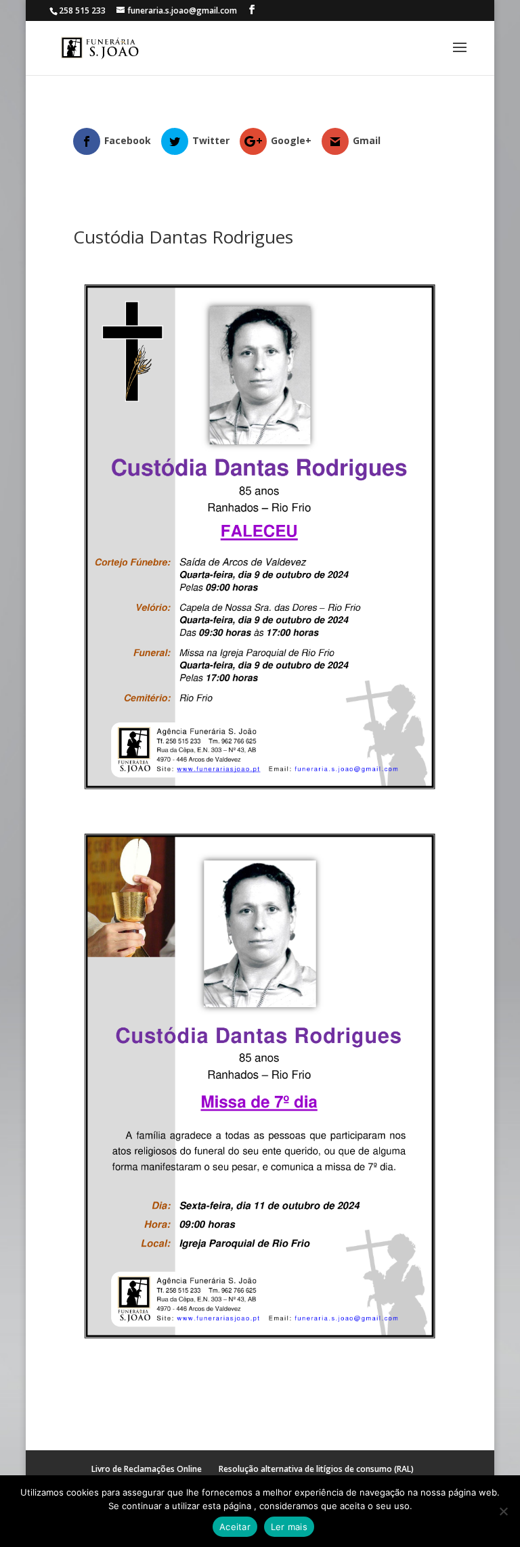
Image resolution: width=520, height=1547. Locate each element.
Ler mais (289, 1526)
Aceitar (235, 1526)
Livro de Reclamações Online (146, 1469)
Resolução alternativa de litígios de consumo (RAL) (316, 1469)
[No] (503, 1511)
